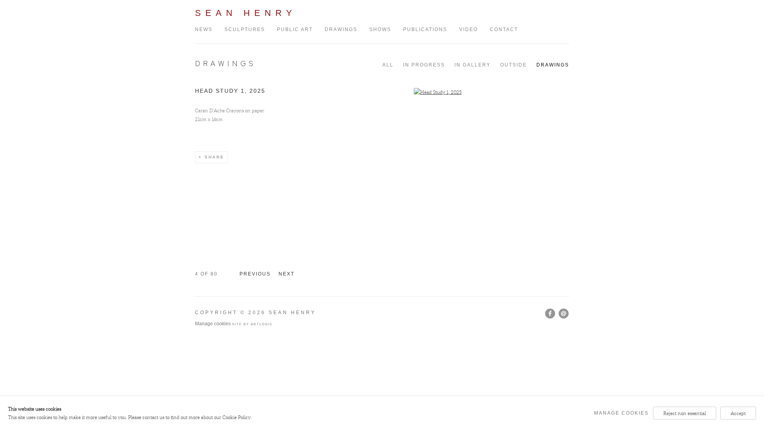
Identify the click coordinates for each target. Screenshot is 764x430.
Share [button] (214, 157)
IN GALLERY (472, 65)
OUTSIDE (513, 65)
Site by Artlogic (252, 324)
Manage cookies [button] (213, 323)
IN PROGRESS (424, 65)
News (203, 29)
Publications (425, 29)
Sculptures (244, 29)
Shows (380, 29)
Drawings (341, 29)
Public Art (295, 29)
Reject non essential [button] (684, 413)
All (388, 65)
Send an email (564, 314)
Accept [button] (738, 413)
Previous (255, 274)
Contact (504, 29)
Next (286, 274)
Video (468, 29)
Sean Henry (245, 13)
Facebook (550, 314)
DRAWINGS (225, 63)
